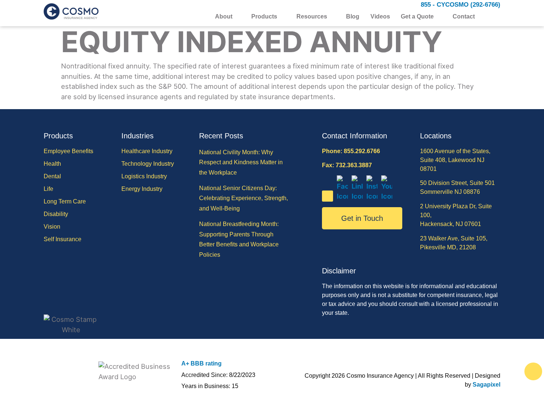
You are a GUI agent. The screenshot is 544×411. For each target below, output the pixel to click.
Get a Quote (417, 17)
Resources (311, 17)
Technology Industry (147, 164)
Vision (52, 226)
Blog (352, 17)
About (223, 17)
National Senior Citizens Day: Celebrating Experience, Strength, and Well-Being (243, 198)
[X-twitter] (327, 196)
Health (52, 164)
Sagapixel (486, 384)
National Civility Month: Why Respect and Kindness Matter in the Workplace (241, 162)
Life (48, 189)
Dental (52, 176)
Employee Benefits (68, 151)
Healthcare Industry (146, 151)
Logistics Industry (144, 176)
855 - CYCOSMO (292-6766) (460, 4)
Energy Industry (141, 189)
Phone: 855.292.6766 (351, 151)
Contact (464, 17)
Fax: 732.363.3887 (347, 165)
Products (264, 17)
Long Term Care (65, 201)
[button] (495, 16)
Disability (56, 214)
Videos (380, 17)
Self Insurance (62, 239)
